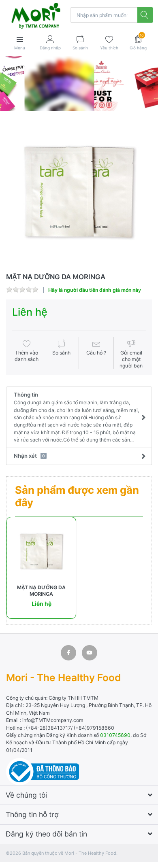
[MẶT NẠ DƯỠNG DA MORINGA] (79, 192)
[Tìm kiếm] (145, 15)
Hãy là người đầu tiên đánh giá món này (94, 290)
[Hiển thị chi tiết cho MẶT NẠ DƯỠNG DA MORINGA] (41, 551)
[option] (79, 192)
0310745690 (115, 735)
